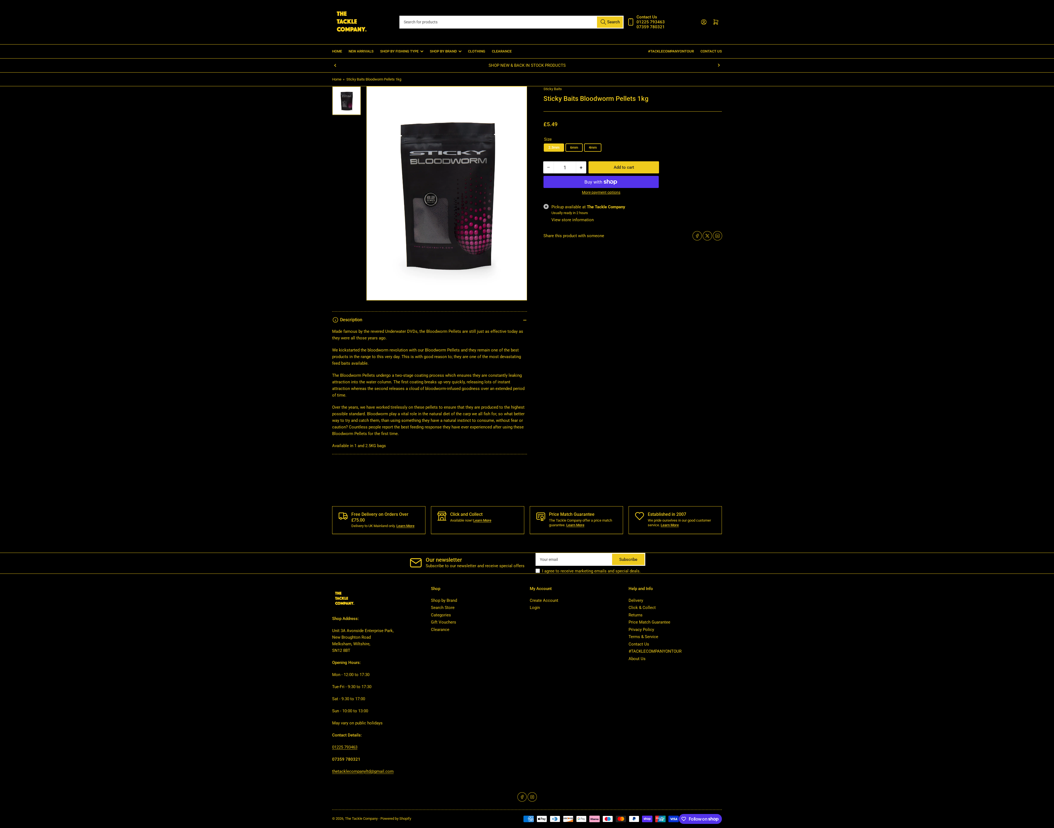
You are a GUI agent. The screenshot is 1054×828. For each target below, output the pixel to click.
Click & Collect (642, 607)
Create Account (544, 600)
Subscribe (628, 559)
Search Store (443, 607)
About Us (637, 658)
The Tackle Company (362, 818)
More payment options (601, 192)
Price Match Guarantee (649, 622)
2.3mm (553, 147)
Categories (441, 615)
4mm (593, 147)
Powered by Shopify (395, 818)
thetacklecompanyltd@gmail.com (363, 771)
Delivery (636, 600)
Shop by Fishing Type (399, 51)
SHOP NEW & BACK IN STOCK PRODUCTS (527, 65)
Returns (636, 615)
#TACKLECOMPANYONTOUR (671, 51)
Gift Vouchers (443, 622)
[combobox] (511, 22)
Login (535, 607)
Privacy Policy (641, 629)
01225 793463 (344, 747)
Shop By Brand (443, 51)
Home (337, 51)
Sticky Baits (552, 89)
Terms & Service (643, 636)
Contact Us (711, 51)
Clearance (502, 51)
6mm (574, 147)
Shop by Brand (444, 600)
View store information (572, 219)
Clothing (476, 51)
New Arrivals (361, 51)
